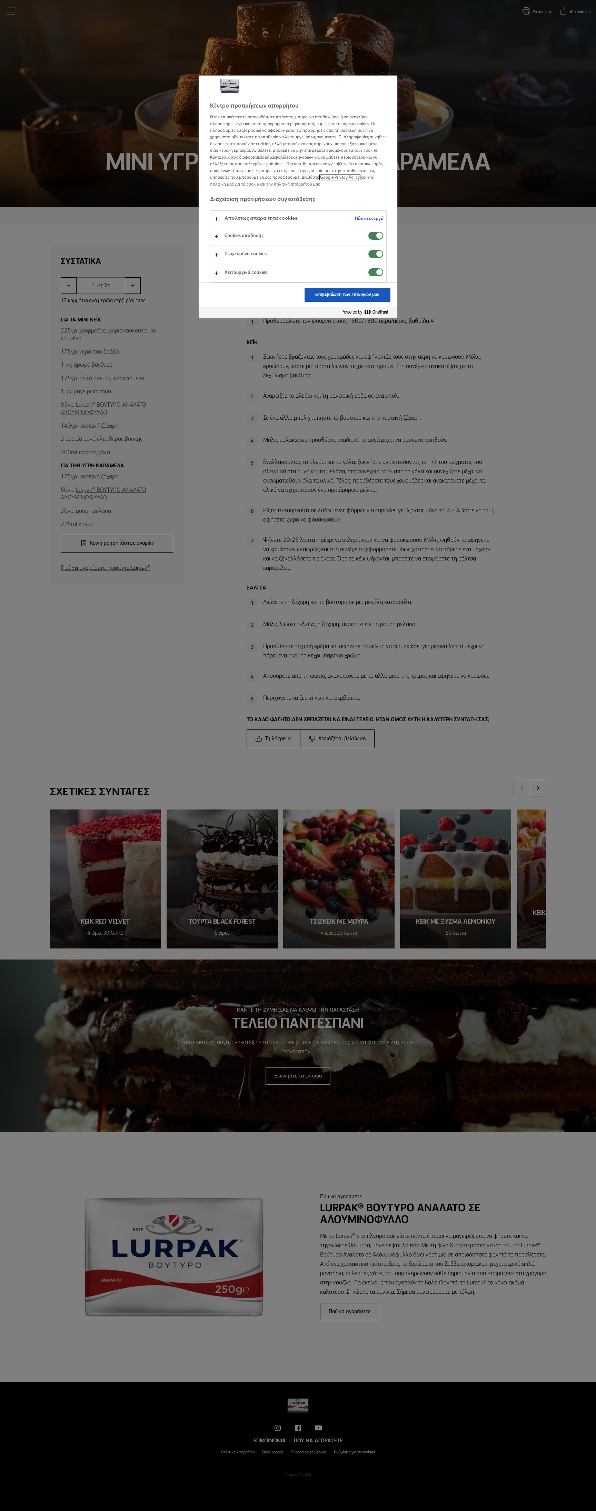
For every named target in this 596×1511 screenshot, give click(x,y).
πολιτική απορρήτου (293, 184)
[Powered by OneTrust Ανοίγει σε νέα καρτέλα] (367, 312)
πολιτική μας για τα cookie (234, 184)
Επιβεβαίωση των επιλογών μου (347, 294)
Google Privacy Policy (340, 177)
